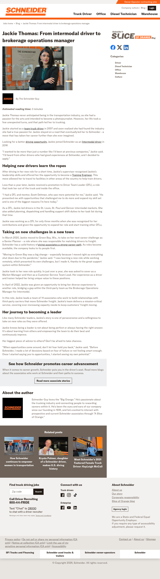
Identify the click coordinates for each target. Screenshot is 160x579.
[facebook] (112, 47)
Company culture (130, 7)
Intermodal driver (92, 141)
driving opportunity (36, 141)
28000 (32, 508)
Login (151, 8)
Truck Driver (82, 14)
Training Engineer (82, 175)
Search (38, 491)
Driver (118, 63)
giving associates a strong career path (59, 244)
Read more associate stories (53, 380)
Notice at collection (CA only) (28, 542)
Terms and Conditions (43, 515)
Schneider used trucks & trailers (60, 554)
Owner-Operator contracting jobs (140, 1)
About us (117, 489)
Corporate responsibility (125, 497)
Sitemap (151, 539)
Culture (118, 77)
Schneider (140, 552)
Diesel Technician (123, 14)
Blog (143, 7)
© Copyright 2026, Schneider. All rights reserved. (80, 562)
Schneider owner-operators (100, 552)
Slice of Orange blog (123, 501)
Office (101, 14)
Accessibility (59, 546)
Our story (117, 493)
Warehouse (149, 14)
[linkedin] (126, 47)
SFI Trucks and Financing (20, 552)
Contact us (125, 539)
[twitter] (119, 47)
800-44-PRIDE (19, 502)
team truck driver (34, 128)
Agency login (120, 509)
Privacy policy (12, 539)
